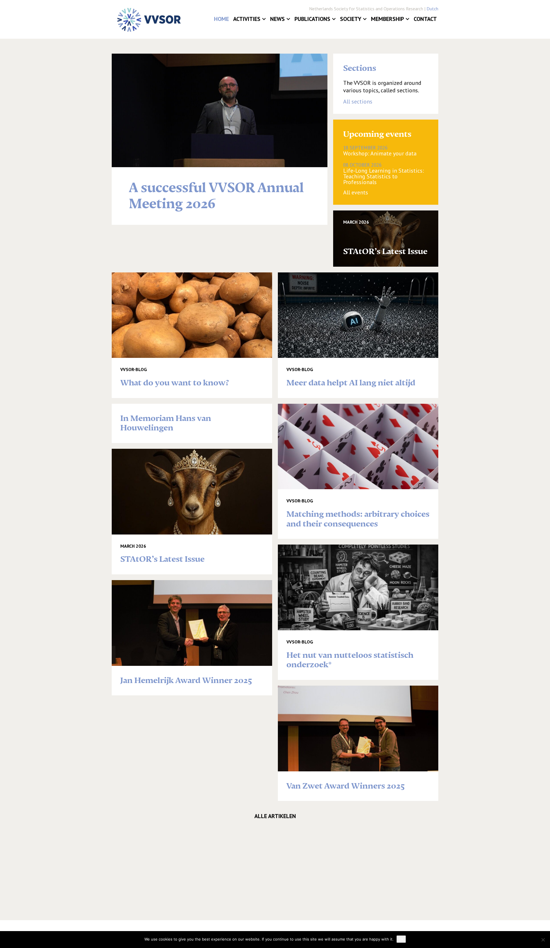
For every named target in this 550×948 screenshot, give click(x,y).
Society (350, 19)
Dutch (432, 8)
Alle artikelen (275, 816)
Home (221, 19)
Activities (246, 19)
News (277, 19)
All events (355, 192)
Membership (387, 19)
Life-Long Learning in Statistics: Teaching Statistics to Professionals (383, 173)
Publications (312, 19)
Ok (401, 939)
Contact (425, 19)
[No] (543, 940)
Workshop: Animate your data (380, 150)
